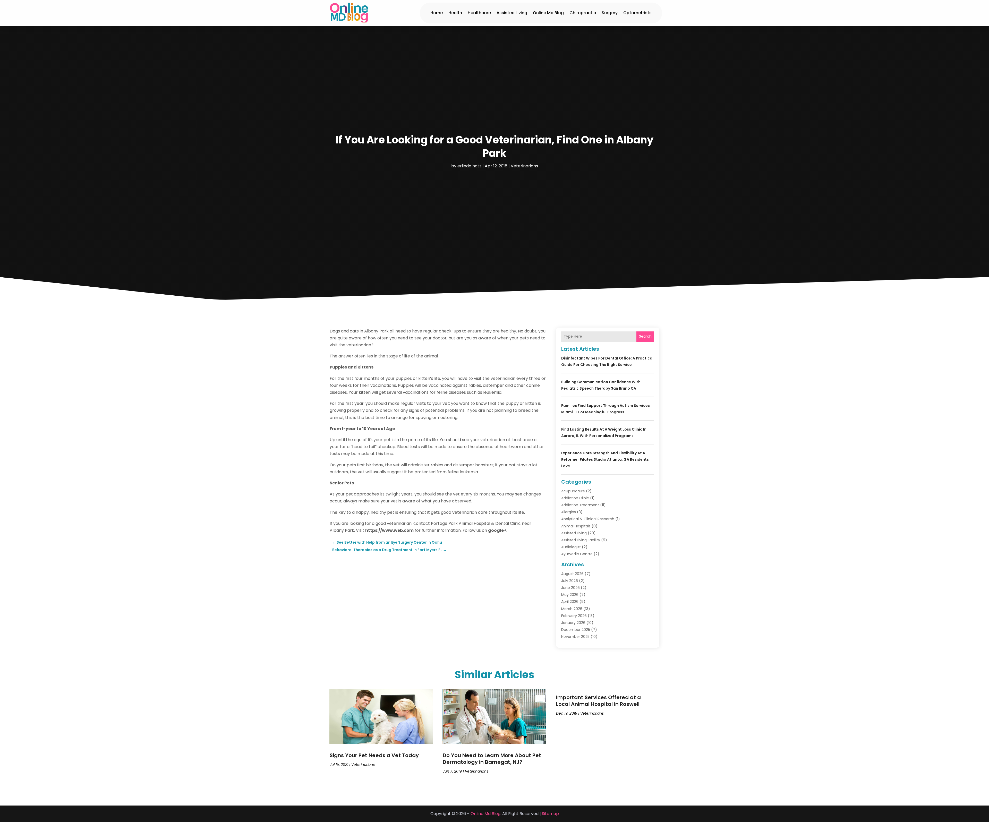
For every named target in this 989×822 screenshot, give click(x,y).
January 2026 (573, 622)
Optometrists (637, 13)
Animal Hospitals (576, 526)
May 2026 (569, 594)
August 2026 (572, 573)
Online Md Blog (548, 13)
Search (645, 336)
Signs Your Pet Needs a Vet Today (374, 755)
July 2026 (569, 580)
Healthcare (479, 13)
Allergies (568, 512)
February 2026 (574, 615)
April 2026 (569, 601)
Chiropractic (582, 13)
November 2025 (575, 636)
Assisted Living (512, 13)
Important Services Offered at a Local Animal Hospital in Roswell (598, 701)
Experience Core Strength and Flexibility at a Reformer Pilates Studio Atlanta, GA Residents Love (605, 459)
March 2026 (571, 608)
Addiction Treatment (580, 505)
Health (455, 13)
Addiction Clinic (575, 498)
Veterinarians (524, 166)
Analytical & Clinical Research (587, 518)
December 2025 (575, 629)
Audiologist (571, 547)
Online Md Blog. (486, 814)
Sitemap (550, 814)
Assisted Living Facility (580, 540)
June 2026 (570, 587)
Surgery (610, 13)
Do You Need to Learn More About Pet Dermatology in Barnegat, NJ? (492, 759)
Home (436, 13)
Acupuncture (573, 491)
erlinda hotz (469, 166)
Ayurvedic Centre (577, 553)
